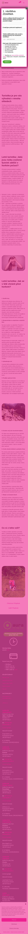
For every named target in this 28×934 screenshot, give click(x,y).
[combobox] (4, 39)
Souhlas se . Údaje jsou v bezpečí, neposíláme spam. (14, 57)
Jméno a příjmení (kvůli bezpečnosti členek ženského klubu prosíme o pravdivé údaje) (13, 19)
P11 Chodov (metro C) (11, 47)
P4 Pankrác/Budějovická (11, 44)
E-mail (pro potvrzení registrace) (12, 27)
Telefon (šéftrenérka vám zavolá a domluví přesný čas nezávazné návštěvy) (12, 35)
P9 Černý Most (9, 50)
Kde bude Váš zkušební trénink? (13, 43)
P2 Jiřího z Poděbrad (10, 49)
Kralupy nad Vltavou (10, 46)
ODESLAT (7, 61)
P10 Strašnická (9, 52)
